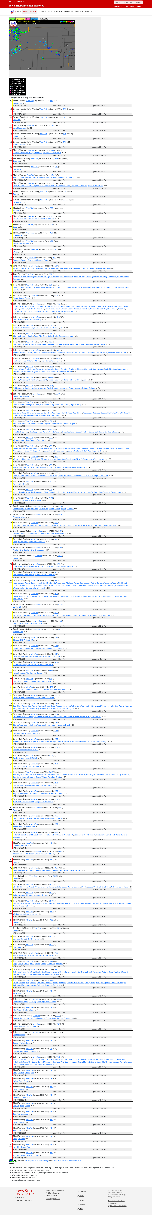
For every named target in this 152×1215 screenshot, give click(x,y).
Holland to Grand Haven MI (23, 835)
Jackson (23, 352)
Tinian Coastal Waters (54, 870)
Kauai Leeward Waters (21, 583)
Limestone (17, 306)
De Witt (20, 963)
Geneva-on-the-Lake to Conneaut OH (75, 615)
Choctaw (26, 344)
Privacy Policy (112, 1203)
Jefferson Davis (123, 448)
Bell (101, 309)
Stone (21, 500)
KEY (52, 175)
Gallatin (23, 144)
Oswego (16, 533)
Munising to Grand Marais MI (23, 802)
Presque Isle (43, 508)
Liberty (15, 136)
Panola (81, 903)
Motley (38, 319)
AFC (50, 679)
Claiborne (71, 448)
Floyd (33, 328)
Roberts (65, 380)
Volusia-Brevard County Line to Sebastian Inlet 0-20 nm (33, 219)
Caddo (100, 369)
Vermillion (16, 1147)
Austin (98, 982)
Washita (119, 352)
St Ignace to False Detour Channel (25, 733)
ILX (51, 1048)
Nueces (62, 388)
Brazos (55, 982)
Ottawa (37, 854)
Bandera (33, 673)
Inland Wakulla (43, 432)
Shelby (98, 903)
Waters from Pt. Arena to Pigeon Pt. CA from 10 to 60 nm (33, 698)
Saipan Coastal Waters (71, 870)
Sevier (23, 939)
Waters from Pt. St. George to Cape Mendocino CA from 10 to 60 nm (38, 268)
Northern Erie (18, 550)
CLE (56, 572)
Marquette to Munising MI (44, 802)
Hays (15, 963)
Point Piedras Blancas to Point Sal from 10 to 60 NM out (33, 955)
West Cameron (104, 492)
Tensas (65, 467)
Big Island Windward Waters (107, 583)
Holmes (25, 448)
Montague (77, 309)
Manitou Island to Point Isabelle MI (50, 793)
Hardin (33, 423)
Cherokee (64, 903)
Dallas (99, 306)
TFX (64, 109)
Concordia (72, 467)
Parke (23, 1147)
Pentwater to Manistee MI (105, 835)
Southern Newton (19, 423)
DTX (60, 555)
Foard (24, 361)
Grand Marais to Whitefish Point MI (25, 750)
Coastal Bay (103, 432)
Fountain (36, 1155)
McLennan (25, 306)
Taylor (42, 287)
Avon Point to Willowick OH (23, 615)
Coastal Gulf (93, 432)
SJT (50, 285)
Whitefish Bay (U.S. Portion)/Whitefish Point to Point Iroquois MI (36, 717)
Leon (73, 311)
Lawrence (113, 448)
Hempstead (37, 895)
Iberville (65, 413)
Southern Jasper (69, 423)
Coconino (16, 161)
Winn (108, 887)
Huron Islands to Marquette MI (24, 826)
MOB (51, 498)
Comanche (37, 311)
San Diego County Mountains (97, 774)
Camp (128, 903)
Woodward (117, 369)
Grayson (64, 309)
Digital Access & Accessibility (117, 1206)
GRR (56, 832)
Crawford (16, 1097)
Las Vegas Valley (19, 1034)
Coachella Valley (19, 1001)
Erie (20, 607)
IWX (56, 816)
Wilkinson (16, 440)
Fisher (80, 287)
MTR (56, 695)
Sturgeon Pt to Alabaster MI (23, 640)
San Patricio (69, 388)
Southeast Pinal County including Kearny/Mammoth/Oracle (74, 1062)
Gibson (20, 993)
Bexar (32, 963)
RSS (81, 1209)
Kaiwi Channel (54, 585)
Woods (21, 369)
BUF (52, 183)
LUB (58, 317)
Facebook (82, 1191)
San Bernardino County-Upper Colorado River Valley (53, 1018)
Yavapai (16, 210)
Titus (111, 903)
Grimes (113, 982)
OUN (58, 350)
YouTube (82, 1204)
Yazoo (57, 451)
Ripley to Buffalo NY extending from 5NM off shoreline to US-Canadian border (41, 186)
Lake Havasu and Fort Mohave (24, 1026)
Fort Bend (56, 985)
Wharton (49, 982)
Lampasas (113, 309)
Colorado (40, 985)
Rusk (76, 903)
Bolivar (46, 448)
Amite (23, 440)
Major (48, 371)
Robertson (85, 309)
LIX (64, 200)
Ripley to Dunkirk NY (95, 186)
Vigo (15, 1130)
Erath (73, 306)
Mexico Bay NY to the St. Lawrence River (101, 525)
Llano (15, 566)
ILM (51, 101)
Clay (58, 361)
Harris (92, 982)
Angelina (104, 903)
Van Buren (44, 854)
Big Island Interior (60, 689)
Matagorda (25, 985)
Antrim (51, 508)
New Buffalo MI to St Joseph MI (24, 818)
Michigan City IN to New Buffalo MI (49, 818)
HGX (51, 980)
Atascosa (59, 963)
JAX (52, 150)
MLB (52, 216)
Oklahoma (72, 369)
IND (51, 843)
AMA (51, 377)
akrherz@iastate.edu (53, 1199)
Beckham (111, 352)
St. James (96, 413)
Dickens (56, 328)
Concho (29, 287)
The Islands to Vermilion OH (23, 574)
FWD (58, 304)
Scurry (21, 758)
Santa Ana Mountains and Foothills (72, 774)
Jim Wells (47, 388)
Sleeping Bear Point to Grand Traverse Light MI (57, 708)
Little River (30, 939)
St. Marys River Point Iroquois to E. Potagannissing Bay (80, 717)
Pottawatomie (18, 371)
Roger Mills (61, 371)
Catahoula (58, 467)
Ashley (15, 484)
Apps (25, 11)
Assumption (87, 413)
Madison (16, 144)
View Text (30, 101)
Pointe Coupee (32, 415)
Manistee (34, 508)
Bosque (43, 306)
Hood (68, 306)
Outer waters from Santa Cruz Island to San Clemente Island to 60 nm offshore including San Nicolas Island (52, 972)
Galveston (17, 985)
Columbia (16, 895)
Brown (15, 287)
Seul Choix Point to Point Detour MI (26, 766)
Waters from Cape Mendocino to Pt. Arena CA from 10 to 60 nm (86, 268)
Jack (46, 309)
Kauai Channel (36, 583)
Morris (15, 906)
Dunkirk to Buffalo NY (79, 186)
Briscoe (21, 319)
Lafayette (69, 492)
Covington (34, 451)
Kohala (35, 689)
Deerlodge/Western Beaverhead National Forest (30, 260)
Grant (104, 887)
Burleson (62, 982)
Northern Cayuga (26, 533)
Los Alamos (17, 235)
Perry (39, 500)
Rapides (22, 492)
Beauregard (38, 492)
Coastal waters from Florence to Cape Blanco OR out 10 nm (35, 475)
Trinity (87, 982)
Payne (32, 369)
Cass (123, 903)
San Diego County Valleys (22, 774)
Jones (57, 287)
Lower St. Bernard (19, 415)
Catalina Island (18, 404)
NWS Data (68, 11)
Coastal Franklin (82, 432)
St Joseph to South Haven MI (84, 835)
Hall (26, 319)
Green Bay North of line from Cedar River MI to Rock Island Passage (82, 741)
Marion (15, 451)
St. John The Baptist (108, 413)
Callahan (36, 287)
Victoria (41, 388)
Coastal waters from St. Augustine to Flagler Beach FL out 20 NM (37, 153)
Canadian (64, 369)
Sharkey (40, 448)
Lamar (60, 311)
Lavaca (27, 566)
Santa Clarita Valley (62, 404)
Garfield (53, 371)
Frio (27, 673)
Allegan (16, 854)
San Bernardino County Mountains (46, 774)
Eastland (54, 311)
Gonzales (34, 566)
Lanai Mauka (18, 689)
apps (139, 6)
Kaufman (92, 306)
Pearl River (41, 440)
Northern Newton (55, 423)
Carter (76, 352)
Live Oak (24, 388)
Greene (16, 500)
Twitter (81, 1196)
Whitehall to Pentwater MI (63, 835)
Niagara (43, 533)
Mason (126, 287)
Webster (84, 887)
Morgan (16, 1051)
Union (37, 887)
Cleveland (17, 336)
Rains (78, 306)
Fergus (15, 111)
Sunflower (78, 451)
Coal (124, 352)
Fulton (15, 1081)
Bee (29, 388)
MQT (60, 514)
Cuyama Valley (75, 404)
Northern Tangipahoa (35, 413)
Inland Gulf (17, 432)
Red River (24, 887)
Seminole (27, 371)
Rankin (64, 448)
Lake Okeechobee (20, 128)
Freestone (16, 311)
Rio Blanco (17, 169)
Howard (28, 758)
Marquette (16, 517)
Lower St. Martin (92, 492)
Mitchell (34, 758)
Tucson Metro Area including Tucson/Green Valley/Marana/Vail (87, 1059)
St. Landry (61, 492)
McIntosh (82, 344)
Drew (36, 336)
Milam (92, 309)
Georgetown (17, 103)
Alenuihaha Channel (37, 588)
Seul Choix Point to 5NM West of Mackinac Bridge (31, 706)
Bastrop (52, 566)
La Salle (58, 887)
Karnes (43, 963)
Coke (115, 287)
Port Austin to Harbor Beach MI (71, 596)
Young (51, 309)
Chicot (21, 484)
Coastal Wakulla (55, 432)
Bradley (30, 336)
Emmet (28, 508)
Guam (15, 878)
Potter (71, 380)
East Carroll (27, 467)
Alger (23, 517)
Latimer (102, 344)
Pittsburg (89, 344)
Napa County (31, 1001)
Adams (99, 448)
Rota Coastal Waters (20, 870)
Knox (43, 361)
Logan (57, 369)
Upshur (33, 903)
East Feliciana (56, 415)
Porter (15, 810)
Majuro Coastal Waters (21, 298)
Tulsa (33, 344)
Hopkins (16, 309)
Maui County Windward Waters (37, 585)
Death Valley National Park (23, 1018)
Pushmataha (17, 344)
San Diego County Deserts (46, 1001)
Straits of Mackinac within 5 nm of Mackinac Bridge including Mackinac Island (41, 725)
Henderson (46, 311)
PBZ (51, 920)
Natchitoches (116, 887)
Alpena (57, 508)
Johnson (54, 306)
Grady (106, 369)
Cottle (15, 319)
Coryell (106, 309)
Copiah (78, 448)
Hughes (35, 371)
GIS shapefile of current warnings (37, 1160)
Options (35, 19)
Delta (22, 309)
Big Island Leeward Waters (89, 585)
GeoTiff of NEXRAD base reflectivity (67, 1160)
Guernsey (16, 922)
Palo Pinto (117, 306)
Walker (74, 982)
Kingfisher (50, 369)
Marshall (99, 352)
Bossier (90, 887)
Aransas (78, 388)
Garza (15, 328)
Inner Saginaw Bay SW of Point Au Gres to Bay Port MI (33, 664)
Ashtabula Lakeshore (29, 623)
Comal (26, 963)
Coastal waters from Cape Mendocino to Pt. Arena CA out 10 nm (36, 656)
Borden (16, 758)
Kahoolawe (27, 689)
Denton (37, 309)
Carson (85, 380)
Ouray (15, 227)
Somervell (61, 306)
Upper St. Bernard (123, 413)
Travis (58, 566)
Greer (48, 352)
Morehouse (81, 467)
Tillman (29, 352)
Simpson (85, 448)
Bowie (21, 906)
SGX (51, 772)
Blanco (39, 673)
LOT (59, 807)
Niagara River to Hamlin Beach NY (72, 525)
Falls (97, 309)
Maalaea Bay (24, 588)
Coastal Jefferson (68, 432)
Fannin (57, 309)
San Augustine (18, 903)
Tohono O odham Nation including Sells (39, 1064)
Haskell (74, 287)
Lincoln (24, 336)
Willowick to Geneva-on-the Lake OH (47, 615)
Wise (42, 309)
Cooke (70, 309)
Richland (36, 467)
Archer (53, 361)
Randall (51, 380)
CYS (64, 191)
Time (28, 19)
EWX (58, 564)
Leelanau (70, 508)
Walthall (33, 440)
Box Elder (16, 119)
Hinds (58, 448)
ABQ (51, 233)
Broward (26, 243)
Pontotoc (41, 371)
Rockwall (67, 311)
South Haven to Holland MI (44, 835)
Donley (15, 396)
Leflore (84, 451)
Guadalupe (51, 963)
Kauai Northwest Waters (51, 583)
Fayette (20, 566)
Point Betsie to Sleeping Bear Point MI (48, 648)
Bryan (105, 352)
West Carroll (17, 467)
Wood (71, 903)
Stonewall (26, 328)
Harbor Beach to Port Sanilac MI (25, 596)
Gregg (50, 903)
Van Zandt (85, 306)
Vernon (15, 492)
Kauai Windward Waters (70, 583)
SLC (64, 117)
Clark (45, 336)
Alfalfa (27, 369)
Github (81, 1200)
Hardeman (17, 361)
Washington (56, 413)
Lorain (15, 607)
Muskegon (30, 854)
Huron (15, 558)
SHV (51, 884)
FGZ (56, 158)
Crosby (45, 328)
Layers (12, 19)
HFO (56, 580)
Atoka (88, 352)
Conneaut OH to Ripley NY (100, 615)
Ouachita (62, 336)
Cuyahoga (17, 623)
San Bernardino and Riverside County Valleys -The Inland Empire (37, 777)
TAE (50, 429)
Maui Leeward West (46, 689)
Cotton (35, 352)
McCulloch (87, 287)
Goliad (34, 388)
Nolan (103, 287)
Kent (20, 328)
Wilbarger (30, 361)
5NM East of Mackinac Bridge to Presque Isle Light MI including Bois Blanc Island (43, 276)
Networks (57, 11)
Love (93, 352)
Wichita (37, 361)
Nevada (45, 895)
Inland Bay (33, 432)
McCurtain (17, 947)
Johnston (82, 352)
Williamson (71, 566)
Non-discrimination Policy (116, 1201)
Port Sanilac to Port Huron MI (48, 596)
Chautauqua (39, 550)
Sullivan (21, 1089)
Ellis (48, 306)
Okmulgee (58, 344)
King (61, 328)
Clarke (27, 451)
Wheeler (16, 380)
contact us (118, 6)
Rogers (38, 344)
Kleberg (55, 388)
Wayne (15, 252)
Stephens (125, 306)
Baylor (48, 361)
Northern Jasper (42, 423)
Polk (27, 982)
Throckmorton (65, 287)
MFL (52, 125)
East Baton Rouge (20, 413)
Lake (40, 623)
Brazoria (22, 982)
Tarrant (104, 306)
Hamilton (24, 311)
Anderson (121, 309)
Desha (55, 336)
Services (78, 11)
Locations (20, 19)
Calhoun (69, 336)
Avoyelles (30, 492)
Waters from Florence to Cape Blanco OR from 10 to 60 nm (34, 459)
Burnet (63, 566)
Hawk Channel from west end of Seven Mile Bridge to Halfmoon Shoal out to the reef (44, 177)
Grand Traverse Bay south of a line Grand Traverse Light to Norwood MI (77, 706)
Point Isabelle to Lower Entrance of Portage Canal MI (32, 785)
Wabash (24, 845)
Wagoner (66, 344)
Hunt (26, 309)
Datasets (41, 11)
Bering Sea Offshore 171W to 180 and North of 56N (32, 681)
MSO (54, 257)
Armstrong (24, 380)
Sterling (109, 287)
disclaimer (130, 6)
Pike (40, 336)
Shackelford (50, 287)
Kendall (16, 673)
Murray (15, 369)
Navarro (33, 306)
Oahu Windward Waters (69, 585)
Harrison (56, 903)
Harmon (16, 352)
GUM (56, 295)
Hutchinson (78, 380)
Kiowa (53, 352)
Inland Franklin (113, 432)
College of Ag (20, 1197)
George (27, 500)
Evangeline (52, 492)
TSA (50, 342)
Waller (15, 982)
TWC (58, 1057)
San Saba (16, 290)
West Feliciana (44, 415)
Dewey (69, 371)
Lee (47, 566)
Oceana (22, 854)
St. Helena (17, 202)
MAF (51, 755)
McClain (80, 369)
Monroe (63, 533)
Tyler (28, 423)
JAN (50, 446)
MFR (56, 456)
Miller (37, 939)
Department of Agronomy (24, 1200)
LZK (50, 333)
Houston (33, 982)
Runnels (120, 287)
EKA (56, 266)
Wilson (37, 963)
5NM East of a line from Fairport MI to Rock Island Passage (34, 741)
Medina (22, 673)
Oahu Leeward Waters (88, 583)
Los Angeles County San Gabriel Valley (39, 404)
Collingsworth (24, 396)
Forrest (52, 451)
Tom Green (96, 287)
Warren (52, 448)
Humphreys (17, 448)
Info (49, 11)
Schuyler (33, 1051)
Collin (31, 309)
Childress (32, 319)
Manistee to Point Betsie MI (23, 648)
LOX (50, 402)
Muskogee (74, 344)
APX (50, 274)
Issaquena (33, 448)
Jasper (21, 451)
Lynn (50, 328)
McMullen (16, 388)
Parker (110, 306)
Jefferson (42, 352)
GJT (56, 167)
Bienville (16, 887)
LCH (50, 421)
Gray (37, 380)
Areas (32, 11)
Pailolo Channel (106, 585)
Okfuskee (50, 344)
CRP (51, 385)
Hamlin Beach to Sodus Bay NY (47, 525)
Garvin (95, 369)
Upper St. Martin (79, 492)
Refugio (85, 388)
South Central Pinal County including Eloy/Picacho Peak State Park (38, 1059)
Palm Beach (17, 243)
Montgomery (105, 982)
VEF (58, 1015)
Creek (44, 344)
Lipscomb (43, 380)
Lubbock (39, 328)
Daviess (26, 1010)
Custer (38, 369)
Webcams (88, 11)
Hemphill (31, 380)
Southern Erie (29, 550)
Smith (100, 451)
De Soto (32, 887)
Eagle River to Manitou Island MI (25, 793)
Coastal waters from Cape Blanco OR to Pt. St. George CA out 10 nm (83, 475)
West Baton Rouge (75, 413)
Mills (30, 311)
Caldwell (41, 566)
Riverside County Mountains (118, 774)
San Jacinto (41, 982)
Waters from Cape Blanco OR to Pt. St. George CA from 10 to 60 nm (81, 459)
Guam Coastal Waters (37, 870)
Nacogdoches (89, 903)
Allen (46, 492)
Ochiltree (58, 380)
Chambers (48, 985)
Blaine (44, 369)
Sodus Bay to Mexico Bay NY (24, 525)
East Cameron (116, 492)
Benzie (63, 508)
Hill (20, 136)
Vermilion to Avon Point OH (45, 574)
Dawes (15, 194)
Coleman (22, 287)
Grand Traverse (19, 508)
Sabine (70, 887)
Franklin (106, 448)
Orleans (36, 533)
